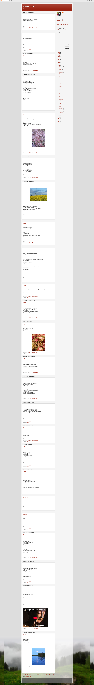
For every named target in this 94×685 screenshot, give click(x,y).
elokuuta (60, 70)
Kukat (24, 587)
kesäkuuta (61, 108)
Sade (24, 446)
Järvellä (24, 634)
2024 (59, 52)
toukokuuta (61, 109)
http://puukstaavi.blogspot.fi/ (61, 29)
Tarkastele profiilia (60, 20)
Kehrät (24, 563)
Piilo (24, 14)
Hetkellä (24, 302)
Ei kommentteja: (35, 27)
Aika (24, 404)
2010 (59, 121)
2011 (59, 120)
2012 (59, 118)
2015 (59, 65)
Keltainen (25, 183)
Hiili (23, 55)
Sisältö (24, 159)
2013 (59, 117)
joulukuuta (61, 66)
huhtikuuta (61, 111)
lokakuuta (60, 69)
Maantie (24, 378)
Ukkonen (25, 285)
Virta (24, 358)
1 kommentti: (34, 352)
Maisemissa (25, 497)
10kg (24, 324)
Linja (24, 249)
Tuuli (24, 534)
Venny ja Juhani (59, 25)
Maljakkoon (25, 514)
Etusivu (38, 674)
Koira (24, 114)
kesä (28, 50)
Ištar (24, 77)
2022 (59, 55)
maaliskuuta (61, 112)
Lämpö (24, 427)
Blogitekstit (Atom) (28, 676)
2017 (59, 62)
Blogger (54, 680)
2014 (59, 115)
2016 (59, 63)
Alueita (24, 223)
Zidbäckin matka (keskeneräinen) (62, 24)
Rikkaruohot (28, 6)
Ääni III (24, 471)
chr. (63, 12)
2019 (59, 59)
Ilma (24, 34)
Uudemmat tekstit (27, 674)
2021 (59, 56)
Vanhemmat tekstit (50, 674)
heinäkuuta (61, 72)
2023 (59, 53)
